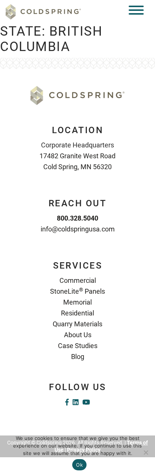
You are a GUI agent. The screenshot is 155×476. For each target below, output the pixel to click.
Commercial (77, 280)
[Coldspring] (43, 11)
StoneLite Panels (77, 291)
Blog (77, 356)
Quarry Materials (77, 324)
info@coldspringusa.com (78, 229)
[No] (145, 452)
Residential (77, 313)
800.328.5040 (77, 218)
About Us (77, 335)
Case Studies (77, 346)
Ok (79, 465)
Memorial (77, 302)
